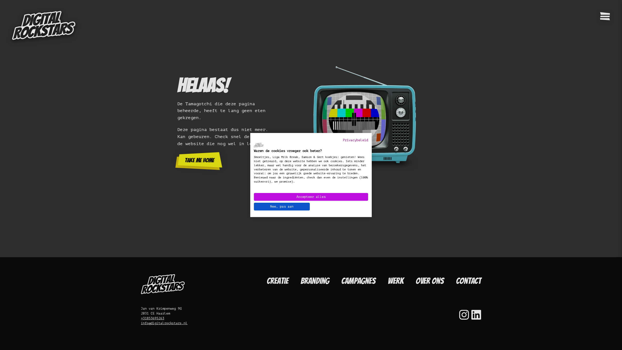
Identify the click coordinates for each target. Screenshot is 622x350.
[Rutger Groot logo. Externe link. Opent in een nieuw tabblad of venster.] (258, 145)
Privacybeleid (355, 140)
